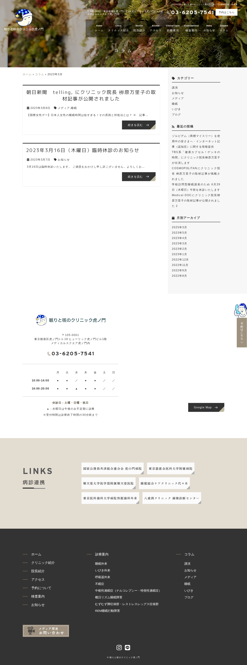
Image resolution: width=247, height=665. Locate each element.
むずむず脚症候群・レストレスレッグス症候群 (127, 604)
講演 (175, 87)
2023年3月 (179, 243)
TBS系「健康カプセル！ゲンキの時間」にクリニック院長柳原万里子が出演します (196, 157)
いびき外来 (102, 570)
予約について (41, 588)
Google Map (203, 407)
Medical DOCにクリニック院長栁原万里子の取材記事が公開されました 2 (196, 200)
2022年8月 (179, 275)
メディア (64, 108)
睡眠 (74, 108)
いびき (176, 109)
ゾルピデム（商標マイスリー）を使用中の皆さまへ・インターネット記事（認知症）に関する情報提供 (196, 141)
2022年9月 (179, 270)
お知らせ (209, 28)
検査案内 (191, 28)
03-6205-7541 (73, 353)
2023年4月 (179, 238)
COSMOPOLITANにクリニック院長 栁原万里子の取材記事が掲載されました (196, 173)
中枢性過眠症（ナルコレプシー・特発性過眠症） (128, 590)
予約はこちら (227, 12)
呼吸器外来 (102, 577)
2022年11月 (180, 265)
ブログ (176, 114)
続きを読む (135, 125)
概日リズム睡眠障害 (108, 597)
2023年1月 (179, 254)
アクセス (156, 28)
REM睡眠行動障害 (107, 610)
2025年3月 (179, 227)
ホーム (99, 28)
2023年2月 (179, 248)
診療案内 (173, 28)
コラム (224, 28)
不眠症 (99, 584)
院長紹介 (139, 28)
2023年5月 (179, 232)
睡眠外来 (101, 563)
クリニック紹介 (118, 28)
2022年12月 (180, 259)
